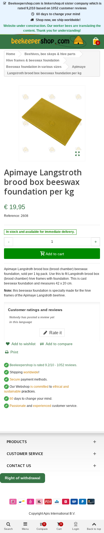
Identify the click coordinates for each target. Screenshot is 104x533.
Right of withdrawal (22, 478)
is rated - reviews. (43, 365)
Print (14, 352)
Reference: (12, 216)
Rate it (55, 332)
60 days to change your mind (58, 14)
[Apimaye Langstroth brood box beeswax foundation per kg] (77, 154)
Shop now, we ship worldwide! (58, 20)
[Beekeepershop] (48, 42)
